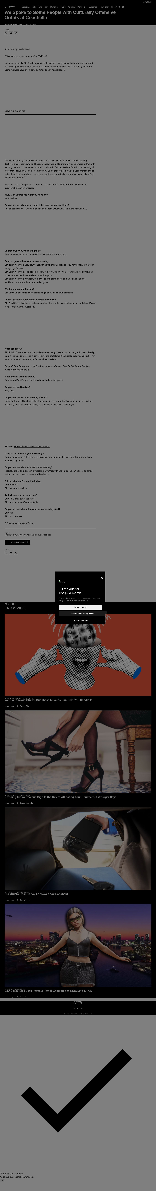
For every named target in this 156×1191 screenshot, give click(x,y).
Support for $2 (80, 607)
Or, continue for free (80, 620)
